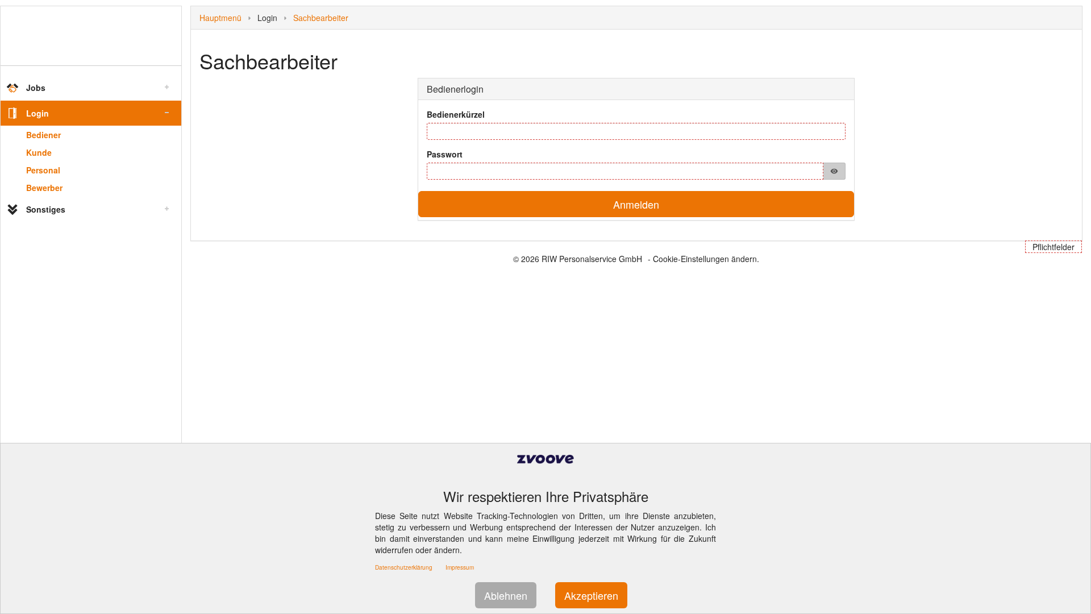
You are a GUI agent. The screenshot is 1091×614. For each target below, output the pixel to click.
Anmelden (636, 204)
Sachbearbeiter (320, 17)
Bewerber (44, 187)
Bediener (43, 134)
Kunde (39, 152)
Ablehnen (505, 595)
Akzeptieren (591, 595)
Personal (43, 170)
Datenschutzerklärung (403, 567)
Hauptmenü (220, 17)
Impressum (459, 567)
